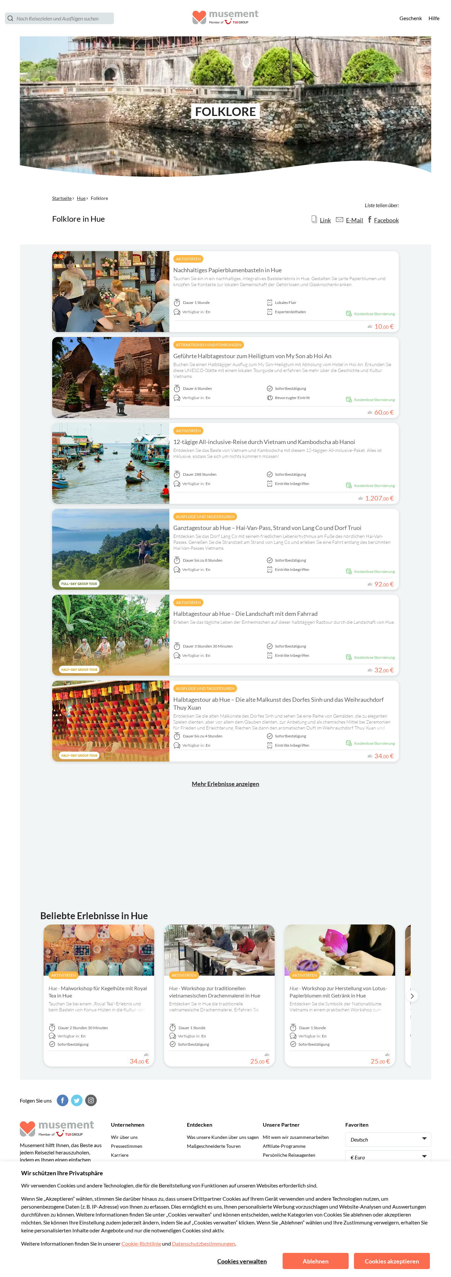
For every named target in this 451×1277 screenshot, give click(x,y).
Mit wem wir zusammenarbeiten (296, 1137)
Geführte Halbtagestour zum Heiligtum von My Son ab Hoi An (252, 355)
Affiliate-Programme (284, 1146)
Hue (81, 198)
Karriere (119, 1155)
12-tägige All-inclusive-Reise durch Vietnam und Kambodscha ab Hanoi (264, 441)
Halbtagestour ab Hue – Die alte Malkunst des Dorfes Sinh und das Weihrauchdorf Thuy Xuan (278, 703)
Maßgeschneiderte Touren (214, 1146)
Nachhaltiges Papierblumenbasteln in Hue (227, 270)
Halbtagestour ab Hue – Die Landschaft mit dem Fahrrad (245, 613)
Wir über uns (124, 1137)
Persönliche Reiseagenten (289, 1155)
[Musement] (225, 18)
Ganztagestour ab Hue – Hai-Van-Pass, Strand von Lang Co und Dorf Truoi (267, 527)
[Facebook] (61, 1100)
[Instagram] (90, 1100)
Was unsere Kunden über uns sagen (223, 1137)
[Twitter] (76, 1100)
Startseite (62, 198)
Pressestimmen (126, 1146)
